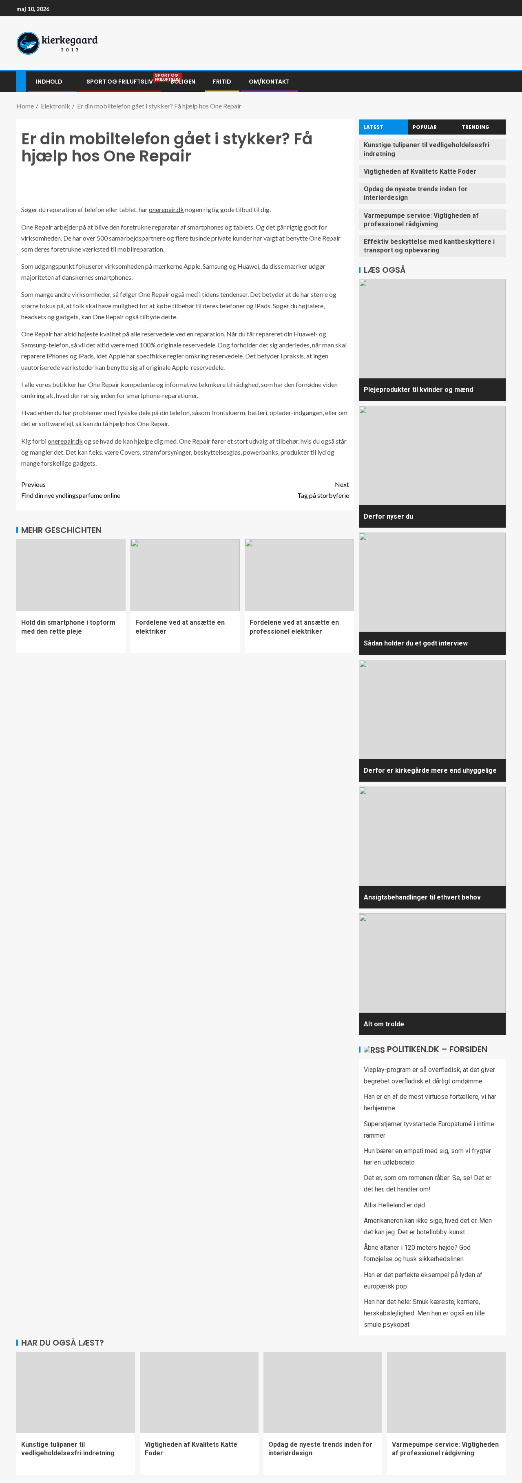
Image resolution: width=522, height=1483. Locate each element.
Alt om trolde (384, 1024)
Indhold (49, 81)
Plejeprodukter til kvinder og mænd (418, 389)
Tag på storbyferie (323, 489)
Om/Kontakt (269, 81)
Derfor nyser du (388, 516)
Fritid (222, 81)
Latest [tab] (373, 127)
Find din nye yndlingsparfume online (70, 489)
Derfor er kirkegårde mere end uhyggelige (430, 770)
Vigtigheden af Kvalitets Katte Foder (420, 171)
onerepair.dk (166, 209)
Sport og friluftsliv (119, 81)
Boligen (182, 81)
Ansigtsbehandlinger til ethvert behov (422, 897)
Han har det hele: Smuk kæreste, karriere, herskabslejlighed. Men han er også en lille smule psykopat (424, 1313)
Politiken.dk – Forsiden (437, 1049)
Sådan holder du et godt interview (416, 643)
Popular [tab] (425, 127)
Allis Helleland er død (394, 1205)
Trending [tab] (475, 127)
